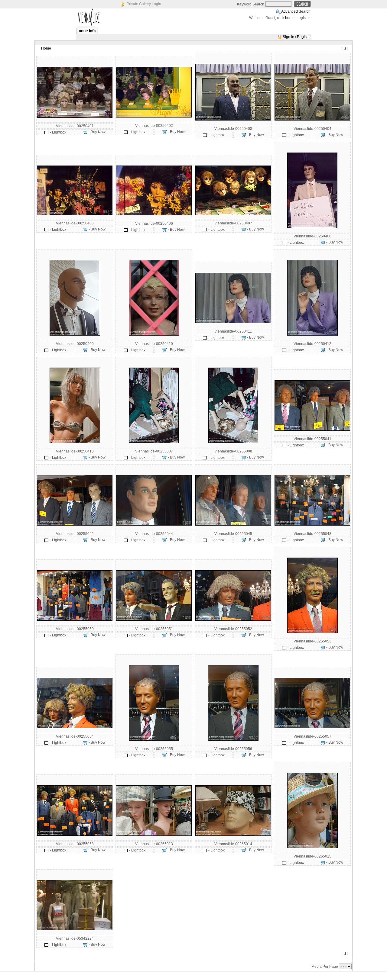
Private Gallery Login (144, 4)
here (289, 18)
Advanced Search (296, 11)
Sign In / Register (297, 37)
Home (46, 48)
